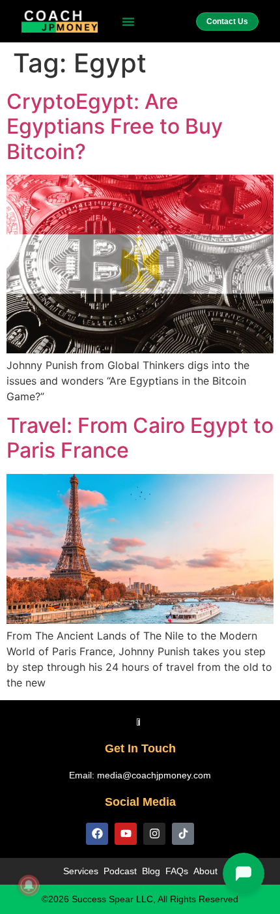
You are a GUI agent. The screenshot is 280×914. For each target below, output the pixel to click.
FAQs (176, 871)
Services (80, 871)
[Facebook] (97, 834)
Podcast (120, 871)
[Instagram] (154, 834)
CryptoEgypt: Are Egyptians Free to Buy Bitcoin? (115, 126)
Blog (151, 871)
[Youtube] (126, 834)
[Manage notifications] (28, 885)
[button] (128, 21)
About (205, 871)
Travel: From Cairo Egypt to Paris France (140, 438)
